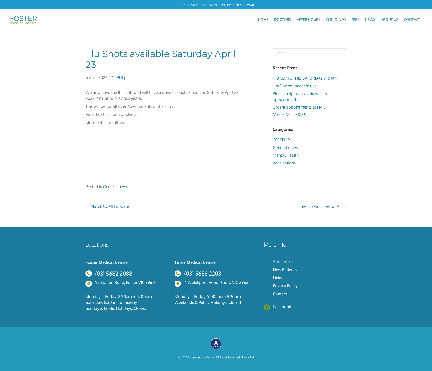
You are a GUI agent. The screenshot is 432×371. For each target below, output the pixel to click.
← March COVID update (107, 206)
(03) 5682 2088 (186, 5)
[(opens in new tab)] (216, 343)
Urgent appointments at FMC (299, 106)
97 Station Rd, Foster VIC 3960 (228, 5)
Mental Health (286, 155)
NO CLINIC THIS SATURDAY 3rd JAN (305, 78)
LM (252, 357)
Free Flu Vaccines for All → (322, 206)
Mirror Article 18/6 (289, 114)
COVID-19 (281, 139)
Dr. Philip (119, 77)
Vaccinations (284, 162)
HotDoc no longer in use (295, 85)
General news (285, 147)
